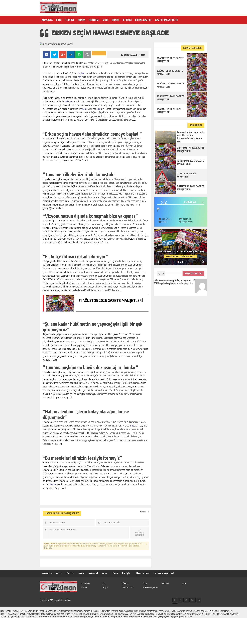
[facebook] (174, 600)
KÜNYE (115, 20)
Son (84, 108)
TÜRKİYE (69, 20)
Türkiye (52, 484)
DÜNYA (81, 20)
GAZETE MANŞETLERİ (166, 20)
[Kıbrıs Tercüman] (58, 7)
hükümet (69, 101)
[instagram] (180, 600)
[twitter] (186, 600)
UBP (99, 108)
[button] (203, 262)
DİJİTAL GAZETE (143, 20)
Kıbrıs (115, 80)
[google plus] (192, 600)
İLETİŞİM (127, 20)
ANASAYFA (47, 20)
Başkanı (81, 73)
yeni (79, 76)
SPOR (105, 20)
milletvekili (134, 425)
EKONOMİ (94, 20)
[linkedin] (198, 600)
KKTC (59, 20)
